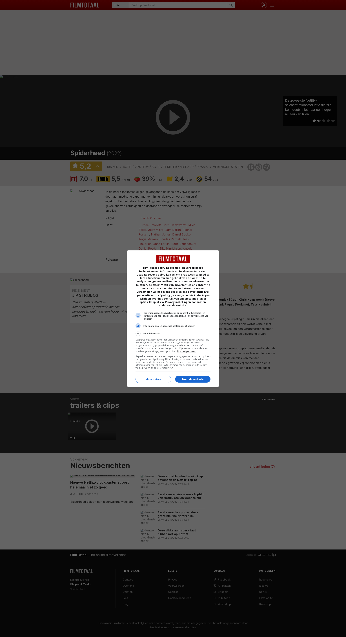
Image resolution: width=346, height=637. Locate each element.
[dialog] (173, 318)
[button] (173, 333)
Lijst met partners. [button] (186, 351)
